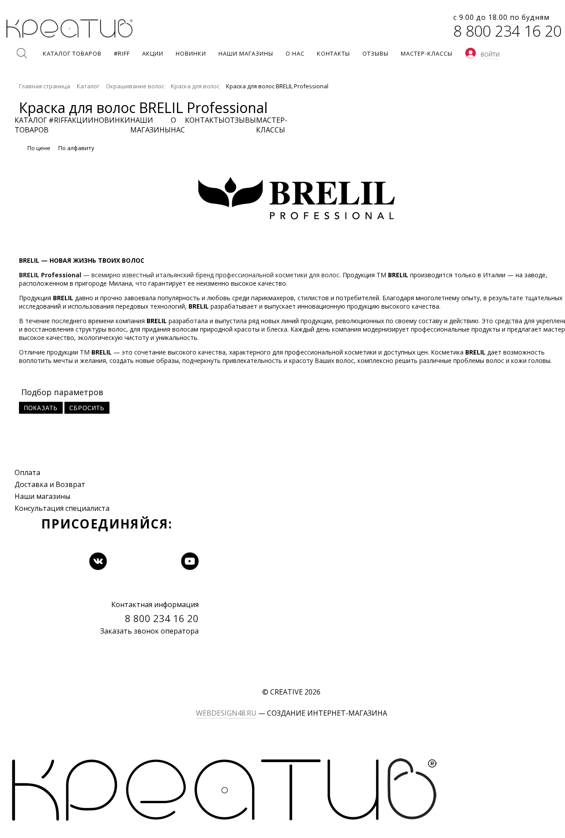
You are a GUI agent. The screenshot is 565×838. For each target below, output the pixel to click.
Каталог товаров (32, 125)
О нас (178, 125)
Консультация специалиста (62, 508)
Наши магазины (42, 496)
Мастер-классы (271, 125)
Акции (81, 120)
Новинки (112, 120)
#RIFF (58, 120)
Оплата (27, 472)
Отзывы (240, 120)
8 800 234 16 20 (507, 31)
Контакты (205, 120)
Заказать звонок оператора (149, 631)
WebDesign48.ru (226, 713)
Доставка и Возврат (50, 484)
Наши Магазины (150, 125)
